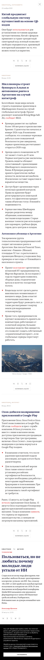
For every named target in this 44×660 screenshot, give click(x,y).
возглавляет (19, 268)
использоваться (21, 30)
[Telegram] (26, 60)
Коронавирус (17, 5)
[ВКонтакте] (13, 60)
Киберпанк (6, 5)
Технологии (7, 552)
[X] (22, 60)
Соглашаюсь (22, 655)
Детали (20, 549)
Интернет (15, 402)
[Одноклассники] (17, 60)
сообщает (11, 118)
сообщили (16, 426)
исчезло (6, 503)
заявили (35, 512)
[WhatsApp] (30, 60)
